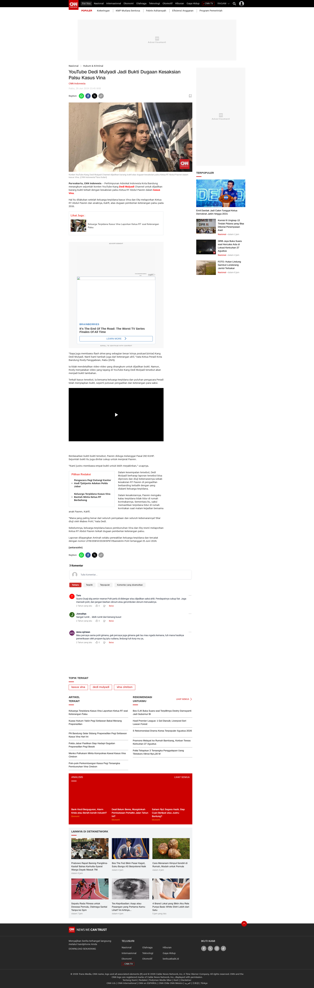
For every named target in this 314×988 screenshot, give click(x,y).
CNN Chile (164, 983)
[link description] (73, 5)
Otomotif (168, 3)
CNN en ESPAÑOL (147, 983)
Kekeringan (103, 10)
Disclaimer (186, 980)
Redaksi (143, 980)
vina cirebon (124, 687)
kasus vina (78, 687)
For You (86, 3)
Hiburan (179, 3)
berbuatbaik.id (171, 958)
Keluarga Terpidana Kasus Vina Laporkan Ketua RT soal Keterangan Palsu (123, 226)
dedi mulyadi (101, 687)
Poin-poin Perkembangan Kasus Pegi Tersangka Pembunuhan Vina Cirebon (94, 765)
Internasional (113, 3)
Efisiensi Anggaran (182, 10)
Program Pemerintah (211, 10)
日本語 (195, 983)
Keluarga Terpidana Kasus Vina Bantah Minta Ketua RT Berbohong (92, 497)
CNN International (127, 983)
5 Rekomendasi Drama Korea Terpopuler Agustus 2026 (162, 730)
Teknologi (154, 3)
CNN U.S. (111, 983)
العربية (188, 983)
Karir (176, 980)
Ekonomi (129, 3)
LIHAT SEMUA (182, 777)
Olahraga (141, 3)
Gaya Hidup (193, 3)
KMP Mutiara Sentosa (128, 10)
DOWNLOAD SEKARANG (82, 948)
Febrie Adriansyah (156, 10)
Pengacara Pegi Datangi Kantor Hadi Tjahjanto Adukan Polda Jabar (92, 483)
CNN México (176, 983)
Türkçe (204, 983)
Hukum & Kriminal (93, 66)
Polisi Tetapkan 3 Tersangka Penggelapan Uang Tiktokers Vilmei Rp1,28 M (158, 752)
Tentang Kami (130, 980)
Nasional (99, 3)
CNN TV (209, 3)
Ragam (222, 3)
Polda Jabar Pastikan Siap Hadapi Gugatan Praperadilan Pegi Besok (92, 745)
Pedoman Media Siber (160, 980)
